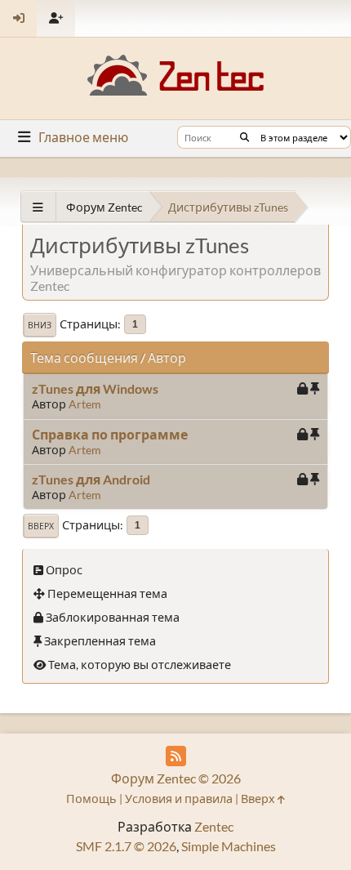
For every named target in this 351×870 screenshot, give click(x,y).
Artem (85, 404)
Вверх (41, 526)
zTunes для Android (91, 479)
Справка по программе (110, 434)
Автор (167, 357)
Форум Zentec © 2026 (176, 778)
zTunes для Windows (95, 388)
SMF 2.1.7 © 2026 (126, 846)
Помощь (91, 798)
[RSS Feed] (176, 756)
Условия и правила (179, 798)
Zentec (213, 826)
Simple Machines (228, 846)
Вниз (39, 325)
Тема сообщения (84, 357)
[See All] (38, 207)
